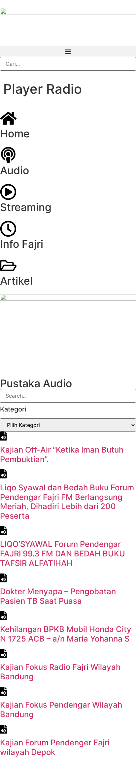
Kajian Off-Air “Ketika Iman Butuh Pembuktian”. (61, 454)
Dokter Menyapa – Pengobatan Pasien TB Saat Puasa (58, 596)
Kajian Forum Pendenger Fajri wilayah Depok (55, 747)
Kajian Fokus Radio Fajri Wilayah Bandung (60, 671)
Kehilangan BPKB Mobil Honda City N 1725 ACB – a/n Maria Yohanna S (65, 634)
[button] (68, 51)
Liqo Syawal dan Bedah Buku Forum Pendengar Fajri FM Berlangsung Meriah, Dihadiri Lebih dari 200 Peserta (67, 502)
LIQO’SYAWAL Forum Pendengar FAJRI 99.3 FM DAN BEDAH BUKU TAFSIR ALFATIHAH (62, 553)
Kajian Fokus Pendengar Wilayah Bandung (61, 709)
